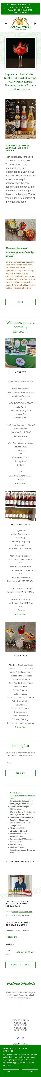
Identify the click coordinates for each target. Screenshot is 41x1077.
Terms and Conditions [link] (20, 1024)
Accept (30, 1071)
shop (20, 302)
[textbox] (20, 761)
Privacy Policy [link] (20, 1020)
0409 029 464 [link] (11, 937)
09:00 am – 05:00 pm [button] (24, 952)
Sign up (20, 773)
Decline (11, 1071)
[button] (6, 23)
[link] (20, 23)
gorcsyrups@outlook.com (21, 911)
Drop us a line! (20, 965)
